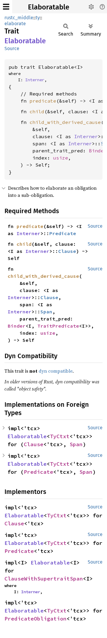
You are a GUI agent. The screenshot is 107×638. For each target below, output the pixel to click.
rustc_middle (18, 17)
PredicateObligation (35, 618)
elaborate (15, 23)
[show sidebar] (6, 6)
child (36, 111)
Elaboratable (48, 7)
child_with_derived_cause (65, 122)
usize (60, 158)
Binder (98, 151)
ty (38, 17)
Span (46, 312)
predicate (42, 101)
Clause (67, 251)
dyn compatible (56, 371)
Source (11, 48)
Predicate (62, 233)
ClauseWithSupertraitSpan (43, 578)
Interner (34, 79)
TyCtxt (60, 436)
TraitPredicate (58, 326)
